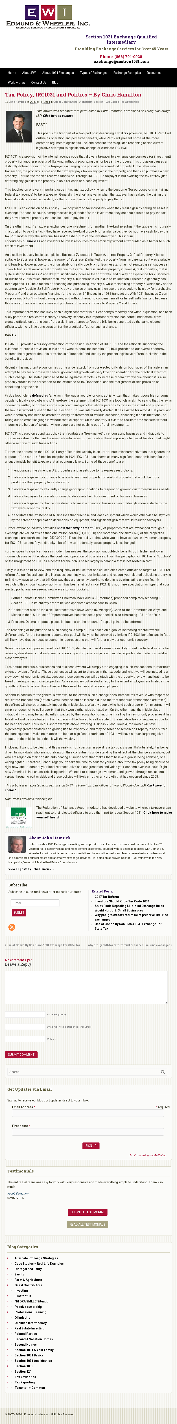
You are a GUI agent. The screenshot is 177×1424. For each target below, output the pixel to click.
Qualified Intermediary (31, 1323)
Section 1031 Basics (106, 101)
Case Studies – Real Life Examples (39, 1263)
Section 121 (23, 1371)
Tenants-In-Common (30, 1387)
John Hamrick (17, 101)
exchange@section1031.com (121, 61)
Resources (154, 72)
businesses (31, 241)
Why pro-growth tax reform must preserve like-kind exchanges (129, 945)
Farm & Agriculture (28, 1280)
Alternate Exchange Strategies (36, 1258)
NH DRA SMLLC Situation (32, 1301)
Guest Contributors (65, 101)
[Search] (163, 1072)
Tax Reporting (25, 1382)
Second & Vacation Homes (34, 1339)
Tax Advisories (129, 101)
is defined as (38, 395)
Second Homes (26, 1344)
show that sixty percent (75, 528)
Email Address (23, 1107)
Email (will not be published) (69, 1026)
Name (56, 1014)
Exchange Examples (127, 72)
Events (19, 1274)
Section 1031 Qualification (33, 1360)
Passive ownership (28, 1306)
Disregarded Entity (28, 1269)
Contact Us (38, 82)
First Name (21, 1126)
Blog (55, 82)
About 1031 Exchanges (58, 72)
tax (126, 133)
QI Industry (85, 101)
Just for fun (23, 1296)
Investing (21, 1290)
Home (12, 72)
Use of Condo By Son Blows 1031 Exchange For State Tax (43, 945)
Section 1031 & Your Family (34, 1350)
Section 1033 (24, 1366)
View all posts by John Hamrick (31, 869)
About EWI (29, 72)
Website (51, 1039)
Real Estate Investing (29, 1328)
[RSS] (12, 927)
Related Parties (26, 1333)
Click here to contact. (58, 116)
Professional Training (30, 1312)
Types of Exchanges (93, 72)
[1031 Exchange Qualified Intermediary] (48, 27)
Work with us (16, 82)
